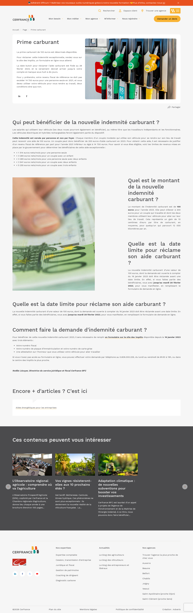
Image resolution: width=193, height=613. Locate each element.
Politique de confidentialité (130, 609)
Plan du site (55, 609)
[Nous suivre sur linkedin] (19, 96)
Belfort (146, 573)
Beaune (146, 568)
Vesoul (145, 588)
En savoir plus (32, 487)
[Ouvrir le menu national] (175, 10)
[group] (32, 487)
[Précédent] (8, 486)
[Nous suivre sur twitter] (29, 573)
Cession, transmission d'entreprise (73, 560)
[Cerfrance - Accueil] (23, 18)
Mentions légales (88, 609)
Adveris (177, 609)
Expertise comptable (66, 555)
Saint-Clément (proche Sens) (157, 599)
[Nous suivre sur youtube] (37, 573)
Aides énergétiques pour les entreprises (36, 407)
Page (25, 30)
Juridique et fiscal (65, 565)
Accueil (15, 30)
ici (164, 3)
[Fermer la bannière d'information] (178, 3)
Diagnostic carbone (66, 580)
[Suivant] (184, 486)
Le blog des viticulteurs (111, 560)
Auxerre (146, 563)
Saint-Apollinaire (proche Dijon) (158, 594)
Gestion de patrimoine (67, 570)
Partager (176, 107)
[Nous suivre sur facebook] (26, 96)
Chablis (146, 578)
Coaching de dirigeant (67, 575)
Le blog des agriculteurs (111, 555)
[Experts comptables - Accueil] (20, 562)
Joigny (145, 583)
